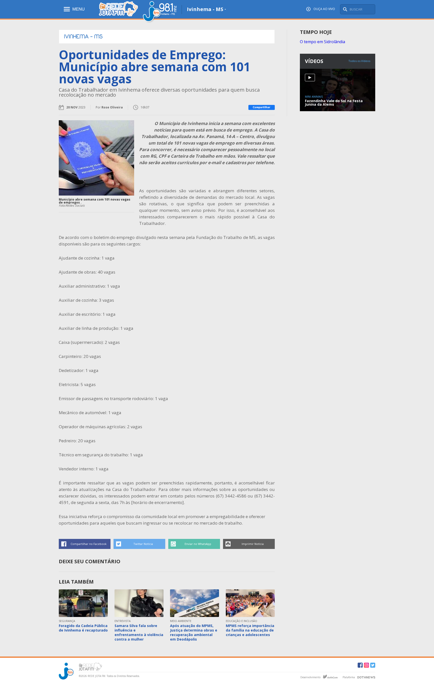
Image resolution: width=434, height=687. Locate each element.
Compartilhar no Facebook (88, 544)
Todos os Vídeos (359, 60)
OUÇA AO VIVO (324, 9)
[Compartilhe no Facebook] (261, 107)
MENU (78, 9)
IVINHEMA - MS (83, 37)
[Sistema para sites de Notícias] (330, 677)
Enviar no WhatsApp (198, 544)
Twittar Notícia (143, 544)
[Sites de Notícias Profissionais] (366, 677)
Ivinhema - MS (205, 9)
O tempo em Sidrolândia (322, 41)
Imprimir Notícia (253, 544)
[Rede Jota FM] (118, 12)
